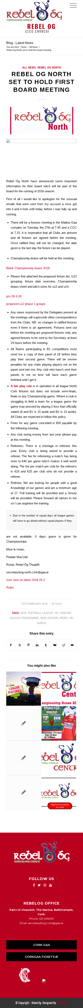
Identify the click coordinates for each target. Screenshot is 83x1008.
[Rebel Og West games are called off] (23, 758)
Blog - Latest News (19, 43)
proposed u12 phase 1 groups (25, 304)
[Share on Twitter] (19, 645)
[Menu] (71, 5)
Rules (10, 587)
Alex (58, 603)
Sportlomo (62, 1003)
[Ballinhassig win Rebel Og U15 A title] (23, 792)
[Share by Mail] (72, 645)
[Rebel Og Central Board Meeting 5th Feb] (59, 758)
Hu (56, 612)
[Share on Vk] (54, 645)
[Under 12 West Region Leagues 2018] (23, 689)
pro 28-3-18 (13, 296)
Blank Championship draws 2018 (28, 268)
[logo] (34, 10)
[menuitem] (71, 5)
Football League (40, 612)
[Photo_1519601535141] (41, 120)
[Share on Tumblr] (46, 645)
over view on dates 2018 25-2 (25, 580)
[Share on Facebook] (10, 645)
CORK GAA (41, 945)
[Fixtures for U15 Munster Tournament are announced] (23, 723)
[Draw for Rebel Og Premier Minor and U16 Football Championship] (59, 689)
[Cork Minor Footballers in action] (59, 723)
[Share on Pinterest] (28, 645)
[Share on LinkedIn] (37, 645)
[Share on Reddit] (63, 645)
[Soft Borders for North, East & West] (59, 792)
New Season (49, 618)
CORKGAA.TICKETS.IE (41, 957)
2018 (23, 612)
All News (29, 67)
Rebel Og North (49, 67)
